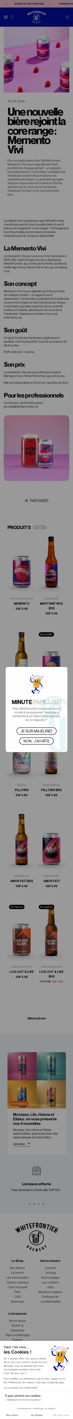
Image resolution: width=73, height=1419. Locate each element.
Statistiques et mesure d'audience (24, 1400)
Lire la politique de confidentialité (20, 1387)
